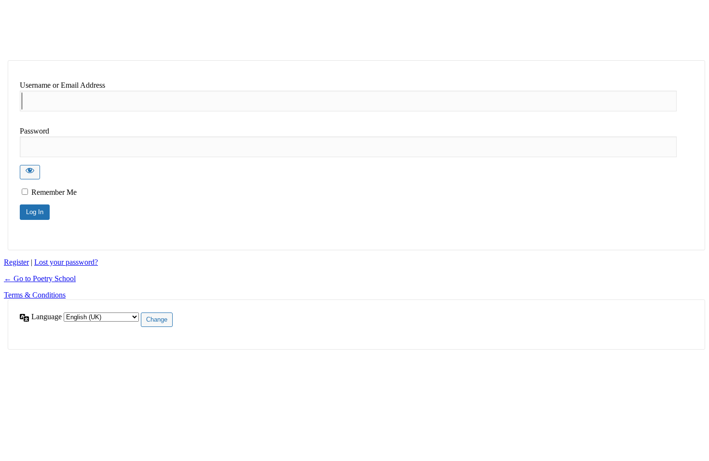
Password (34, 131)
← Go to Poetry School (40, 278)
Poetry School (82, 30)
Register (16, 262)
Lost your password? (66, 262)
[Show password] (30, 172)
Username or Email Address (62, 85)
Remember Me (54, 192)
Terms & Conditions (35, 295)
